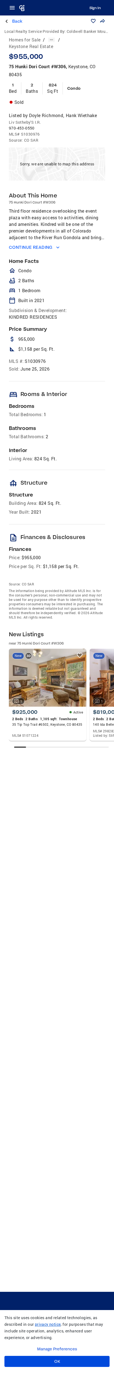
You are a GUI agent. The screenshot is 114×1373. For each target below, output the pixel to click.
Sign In (95, 8)
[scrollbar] (61, 747)
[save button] (93, 21)
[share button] (102, 21)
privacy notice (48, 1324)
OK (57, 1361)
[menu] (14, 7)
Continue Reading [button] (31, 247)
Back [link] (17, 21)
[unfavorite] (79, 655)
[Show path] (51, 40)
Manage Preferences (57, 1348)
